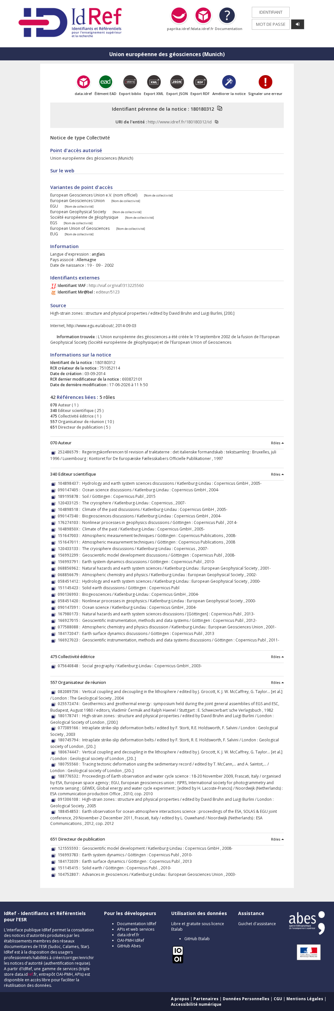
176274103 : (70, 522)
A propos (180, 999)
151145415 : (70, 868)
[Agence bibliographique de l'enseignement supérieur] (307, 933)
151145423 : (70, 588)
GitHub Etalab (197, 938)
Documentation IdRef (136, 923)
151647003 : (70, 535)
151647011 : (70, 542)
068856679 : (70, 574)
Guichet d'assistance (257, 923)
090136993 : (70, 594)
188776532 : (70, 776)
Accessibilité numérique (196, 1004)
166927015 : (70, 620)
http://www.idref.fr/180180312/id (180, 122)
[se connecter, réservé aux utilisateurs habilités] (297, 24)
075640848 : (70, 666)
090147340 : (70, 516)
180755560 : (70, 764)
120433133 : (70, 548)
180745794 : (70, 740)
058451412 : (70, 581)
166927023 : (70, 640)
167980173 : (70, 614)
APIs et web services (135, 929)
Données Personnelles (246, 999)
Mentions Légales (304, 999)
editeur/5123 (108, 292)
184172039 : (70, 861)
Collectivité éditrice (75, 416)
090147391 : (70, 607)
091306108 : (70, 799)
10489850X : (70, 529)
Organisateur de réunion (80, 421)
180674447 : (70, 752)
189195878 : (70, 496)
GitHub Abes (129, 946)
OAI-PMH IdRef (130, 940)
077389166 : (70, 728)
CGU (278, 999)
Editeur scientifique (75, 410)
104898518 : (70, 509)
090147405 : (70, 490)
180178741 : (70, 716)
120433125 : (70, 503)
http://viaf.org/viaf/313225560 (116, 285)
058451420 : (70, 601)
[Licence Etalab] (177, 962)
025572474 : (70, 703)
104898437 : (70, 483)
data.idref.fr (128, 935)
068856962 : (70, 568)
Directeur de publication (80, 427)
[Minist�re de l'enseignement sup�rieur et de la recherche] (305, 960)
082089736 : (70, 691)
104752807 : (70, 874)
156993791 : (70, 561)
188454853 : (70, 811)
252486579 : (70, 452)
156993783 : (70, 855)
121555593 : (70, 848)
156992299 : (70, 555)
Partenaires (206, 999)
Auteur (64, 405)
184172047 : (70, 633)
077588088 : (70, 627)
